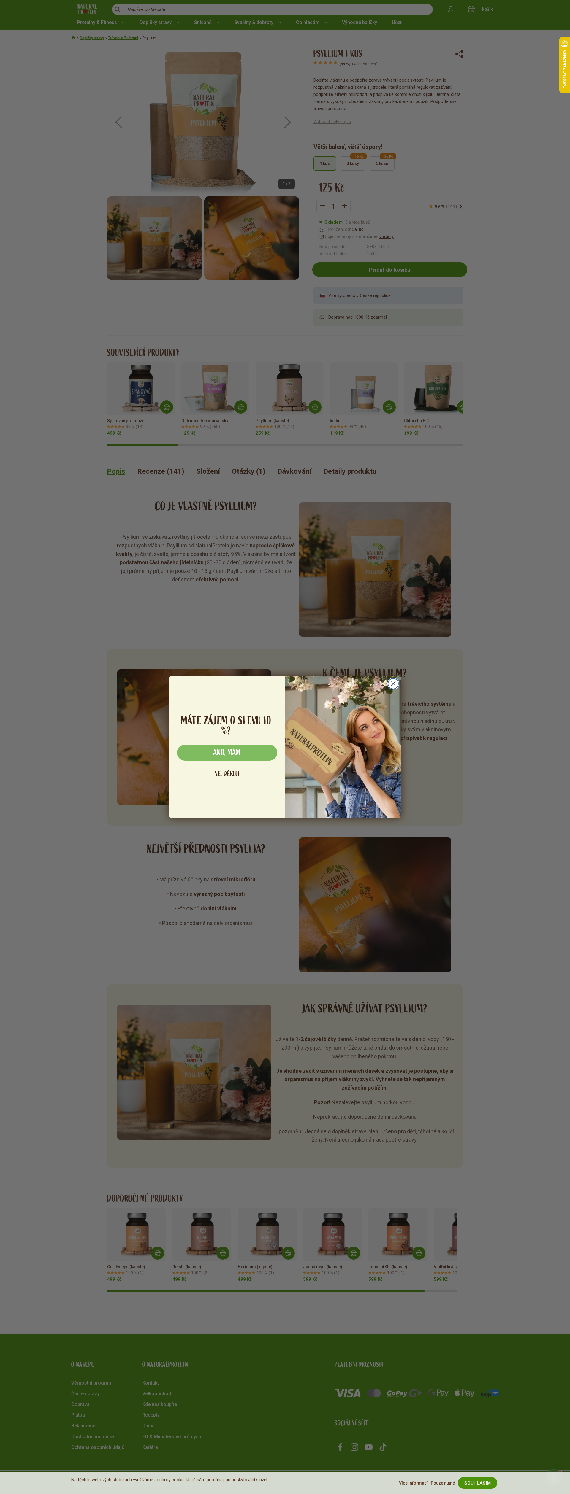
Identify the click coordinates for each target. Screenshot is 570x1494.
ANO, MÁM (227, 753)
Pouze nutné (443, 1483)
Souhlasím (477, 1483)
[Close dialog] (393, 683)
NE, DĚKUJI (227, 774)
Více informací (413, 1483)
